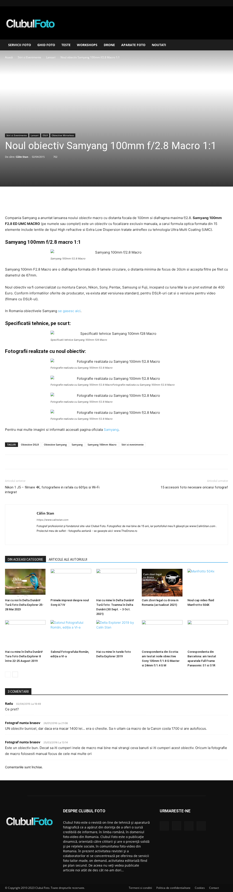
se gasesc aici (69, 311)
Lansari (51, 57)
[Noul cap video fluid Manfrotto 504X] (207, 583)
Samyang (111, 429)
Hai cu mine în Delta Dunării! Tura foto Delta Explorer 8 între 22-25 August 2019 (24, 656)
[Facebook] (202, 3)
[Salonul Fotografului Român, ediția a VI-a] (71, 634)
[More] (137, 202)
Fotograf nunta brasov (22, 723)
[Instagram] (209, 3)
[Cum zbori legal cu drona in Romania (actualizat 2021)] (162, 583)
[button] (222, 45)
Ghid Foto (46, 45)
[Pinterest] (116, 202)
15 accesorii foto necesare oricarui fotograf (194, 487)
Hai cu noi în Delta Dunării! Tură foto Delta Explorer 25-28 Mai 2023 (24, 605)
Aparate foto (133, 45)
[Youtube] (224, 3)
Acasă (9, 57)
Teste (66, 45)
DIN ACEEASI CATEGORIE (25, 559)
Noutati (159, 45)
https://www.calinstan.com (52, 519)
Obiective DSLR (30, 444)
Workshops (87, 45)
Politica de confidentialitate (173, 888)
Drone (109, 45)
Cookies (200, 888)
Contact (214, 888)
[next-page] (15, 674)
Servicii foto (19, 45)
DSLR (45, 135)
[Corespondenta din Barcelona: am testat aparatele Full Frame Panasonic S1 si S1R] (207, 634)
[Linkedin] (217, 3)
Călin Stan (22, 156)
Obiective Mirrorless (63, 135)
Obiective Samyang (55, 444)
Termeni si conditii (140, 888)
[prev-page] (8, 674)
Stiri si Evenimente (29, 57)
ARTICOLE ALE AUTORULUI (68, 559)
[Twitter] (105, 202)
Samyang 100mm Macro (102, 444)
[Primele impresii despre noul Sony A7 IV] (71, 583)
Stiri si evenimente (133, 444)
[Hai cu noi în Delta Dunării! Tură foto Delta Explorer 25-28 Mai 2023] (25, 583)
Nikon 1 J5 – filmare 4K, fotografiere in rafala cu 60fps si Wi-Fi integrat (52, 489)
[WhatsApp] (126, 202)
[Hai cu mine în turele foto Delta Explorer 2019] (116, 634)
